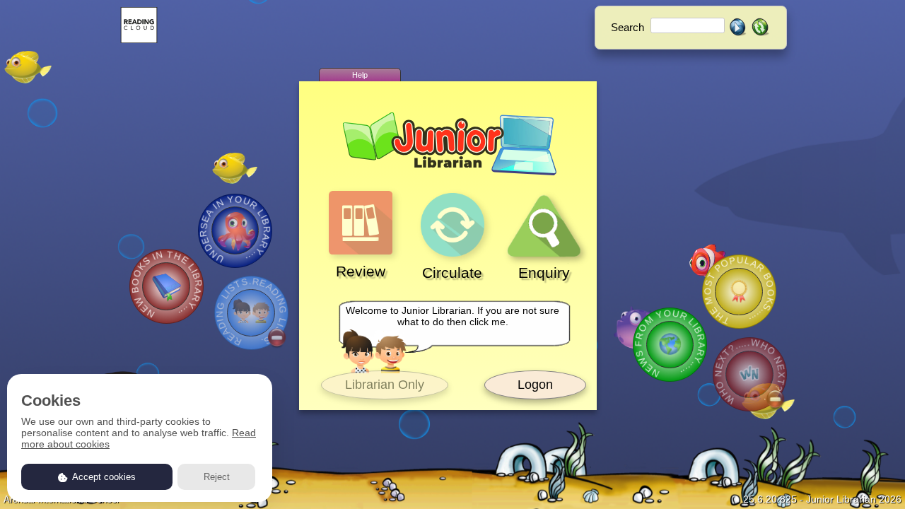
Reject (217, 477)
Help (360, 75)
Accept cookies (103, 477)
